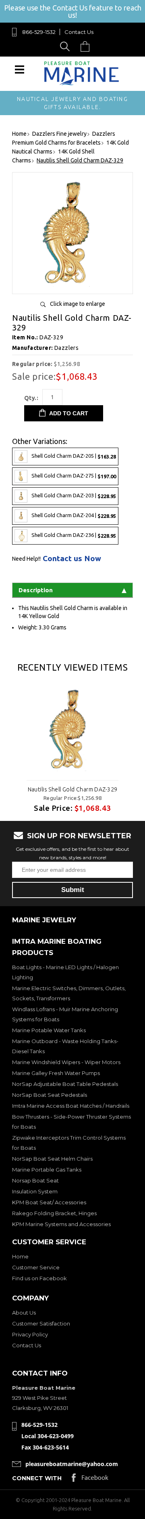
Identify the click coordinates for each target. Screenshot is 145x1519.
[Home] (81, 83)
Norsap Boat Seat (35, 1180)
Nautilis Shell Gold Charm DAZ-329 (73, 789)
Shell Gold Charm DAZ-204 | (73, 515)
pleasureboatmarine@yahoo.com (71, 1464)
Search (66, 46)
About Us (24, 1312)
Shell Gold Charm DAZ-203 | (73, 495)
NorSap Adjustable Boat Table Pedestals (65, 1084)
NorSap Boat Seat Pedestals (49, 1095)
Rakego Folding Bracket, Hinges (54, 1213)
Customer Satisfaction (41, 1323)
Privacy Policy (30, 1334)
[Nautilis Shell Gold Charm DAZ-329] (72, 284)
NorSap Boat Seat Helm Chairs (52, 1158)
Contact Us (78, 32)
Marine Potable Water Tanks (49, 1030)
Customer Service (36, 1267)
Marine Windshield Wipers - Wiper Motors (66, 1062)
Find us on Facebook (39, 1278)
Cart (87, 46)
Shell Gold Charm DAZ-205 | (73, 456)
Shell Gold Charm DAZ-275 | (73, 476)
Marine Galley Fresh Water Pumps (56, 1073)
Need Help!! (26, 559)
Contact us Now (72, 558)
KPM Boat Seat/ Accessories (49, 1202)
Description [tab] (36, 590)
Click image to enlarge (77, 304)
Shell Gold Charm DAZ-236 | (73, 535)
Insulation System (35, 1191)
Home (20, 1256)
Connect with (37, 1478)
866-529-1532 (39, 32)
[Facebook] (90, 1479)
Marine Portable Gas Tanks (46, 1169)
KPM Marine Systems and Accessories (61, 1224)
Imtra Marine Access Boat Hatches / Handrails (70, 1105)
